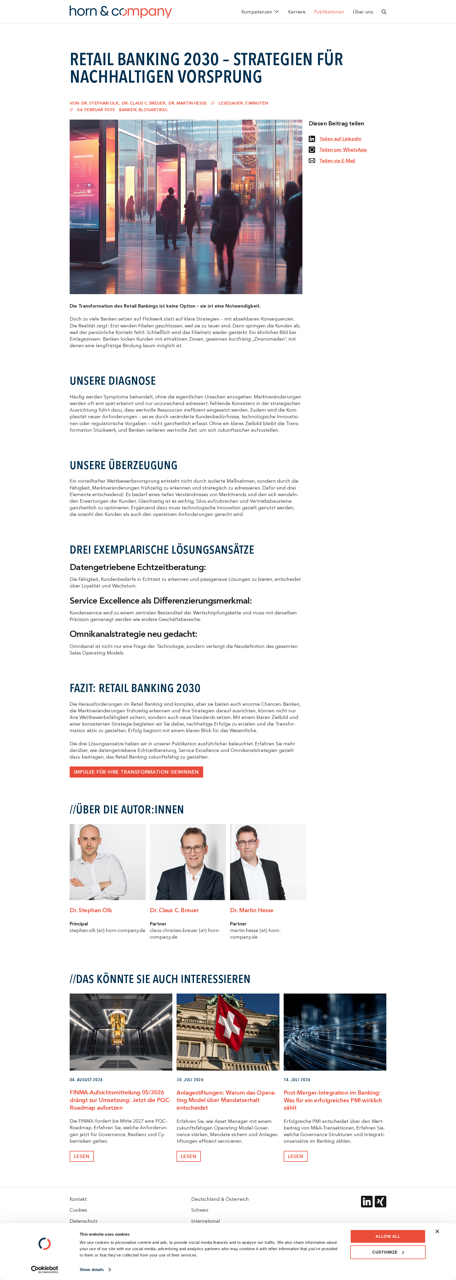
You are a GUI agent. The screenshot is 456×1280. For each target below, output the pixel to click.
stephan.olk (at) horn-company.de (107, 930)
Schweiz (199, 1210)
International (205, 1221)
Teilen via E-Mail (337, 161)
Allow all (388, 1236)
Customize (385, 1252)
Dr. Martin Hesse (252, 910)
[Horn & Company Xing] (380, 1201)
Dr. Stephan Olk (91, 910)
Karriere (297, 12)
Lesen (82, 1156)
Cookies (78, 1210)
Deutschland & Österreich (220, 1199)
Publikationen (329, 12)
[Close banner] (437, 1231)
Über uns (363, 12)
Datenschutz (84, 1221)
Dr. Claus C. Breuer (174, 910)
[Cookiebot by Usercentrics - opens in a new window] (45, 1270)
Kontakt (78, 1199)
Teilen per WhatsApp (343, 150)
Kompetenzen (256, 12)
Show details (92, 1269)
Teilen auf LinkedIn (340, 139)
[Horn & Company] (121, 12)
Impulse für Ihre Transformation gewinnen (136, 772)
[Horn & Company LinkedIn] (367, 1201)
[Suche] (384, 11)
